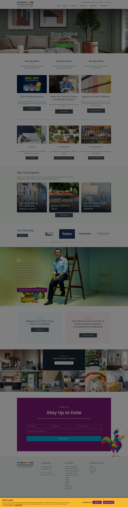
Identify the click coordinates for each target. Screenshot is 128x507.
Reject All (97, 502)
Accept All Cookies (108, 502)
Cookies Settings (86, 502)
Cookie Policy (18, 505)
